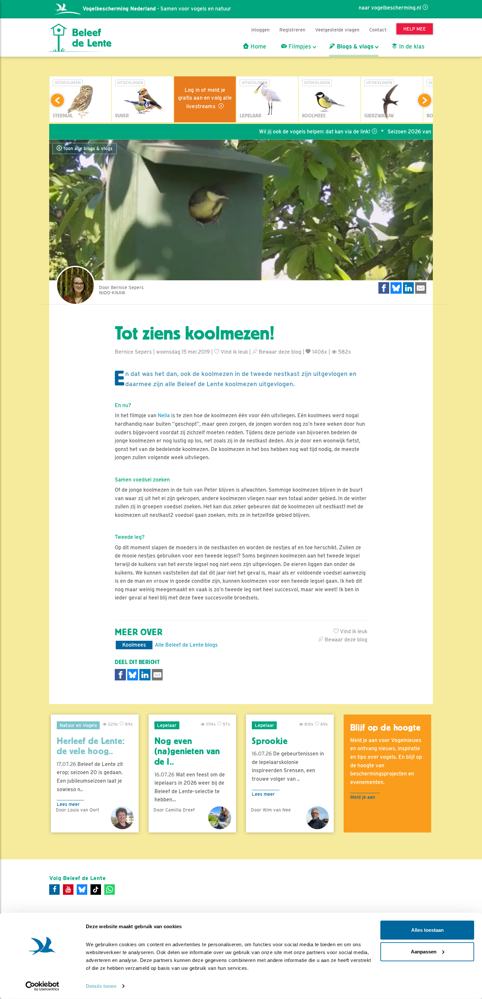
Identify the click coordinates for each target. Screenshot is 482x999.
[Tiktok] (95, 889)
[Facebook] (54, 889)
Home (257, 46)
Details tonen (101, 986)
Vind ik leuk (233, 352)
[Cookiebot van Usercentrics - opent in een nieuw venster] (42, 986)
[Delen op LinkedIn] (408, 288)
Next (424, 100)
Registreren (292, 29)
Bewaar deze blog (279, 352)
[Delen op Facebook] (384, 288)
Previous (57, 100)
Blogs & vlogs (354, 46)
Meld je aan (362, 797)
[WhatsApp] (109, 889)
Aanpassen (423, 951)
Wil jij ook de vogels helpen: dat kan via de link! (291, 131)
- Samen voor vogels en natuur (157, 9)
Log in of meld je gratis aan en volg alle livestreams (205, 98)
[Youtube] (68, 889)
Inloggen (260, 29)
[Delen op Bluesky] (396, 288)
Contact (378, 29)
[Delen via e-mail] (420, 288)
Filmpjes (299, 46)
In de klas (411, 46)
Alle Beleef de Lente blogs (186, 645)
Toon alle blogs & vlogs (87, 148)
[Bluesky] (82, 889)
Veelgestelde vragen (337, 29)
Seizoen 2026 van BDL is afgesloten (408, 131)
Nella (164, 415)
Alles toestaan (427, 930)
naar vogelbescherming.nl (390, 8)
